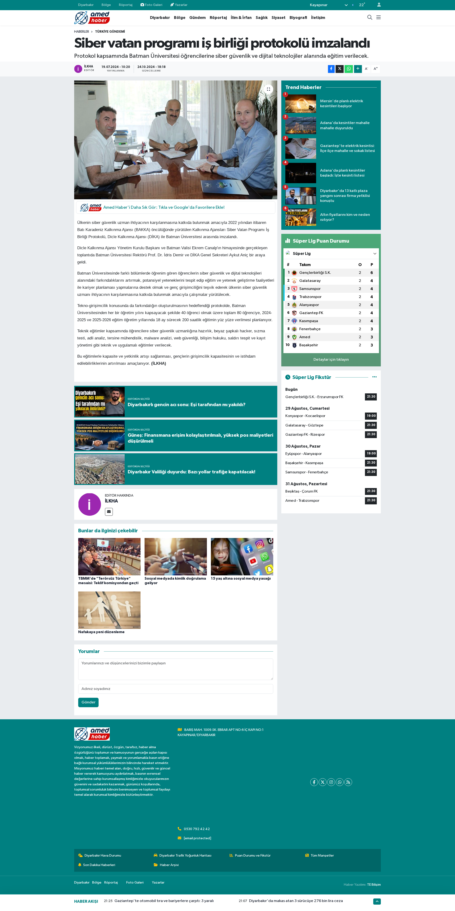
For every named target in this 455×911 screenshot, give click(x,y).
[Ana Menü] (378, 18)
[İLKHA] (89, 504)
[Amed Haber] (92, 18)
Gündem (197, 18)
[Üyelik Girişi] (377, 5)
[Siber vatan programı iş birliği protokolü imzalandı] (175, 139)
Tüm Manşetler (322, 855)
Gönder (89, 702)
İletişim (318, 18)
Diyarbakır (86, 5)
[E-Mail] (109, 512)
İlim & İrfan (241, 18)
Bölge (106, 5)
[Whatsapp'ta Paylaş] (349, 69)
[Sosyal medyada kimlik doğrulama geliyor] (176, 557)
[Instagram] (331, 782)
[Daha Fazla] (358, 69)
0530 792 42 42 (197, 829)
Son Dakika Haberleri (99, 865)
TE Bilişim (374, 884)
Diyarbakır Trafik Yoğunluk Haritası (185, 855)
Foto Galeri (153, 5)
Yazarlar (181, 5)
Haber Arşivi (169, 865)
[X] (323, 782)
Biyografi (298, 18)
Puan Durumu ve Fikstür (253, 855)
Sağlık (262, 18)
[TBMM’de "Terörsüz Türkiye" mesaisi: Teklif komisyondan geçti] (109, 557)
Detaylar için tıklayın (331, 360)
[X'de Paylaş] (340, 69)
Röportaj (125, 5)
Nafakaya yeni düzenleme (101, 632)
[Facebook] (314, 782)
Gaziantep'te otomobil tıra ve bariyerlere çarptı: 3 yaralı (164, 901)
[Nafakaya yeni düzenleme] (109, 610)
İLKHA (111, 501)
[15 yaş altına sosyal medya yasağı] (242, 557)
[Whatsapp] (340, 782)
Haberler (81, 31)
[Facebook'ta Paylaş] (331, 69)
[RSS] (348, 782)
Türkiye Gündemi (110, 31)
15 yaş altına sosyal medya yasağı (241, 578)
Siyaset (279, 18)
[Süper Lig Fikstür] (374, 377)
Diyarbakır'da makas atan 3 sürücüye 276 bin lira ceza (296, 901)
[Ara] (369, 18)
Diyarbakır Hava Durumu (103, 855)
